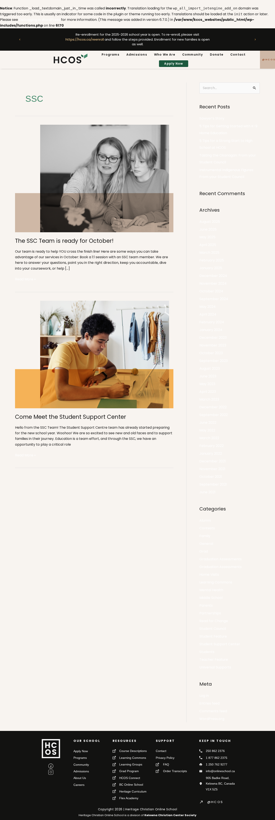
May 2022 (207, 430)
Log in (204, 695)
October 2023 (211, 353)
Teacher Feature (213, 659)
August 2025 (209, 221)
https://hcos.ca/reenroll (84, 39)
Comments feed (213, 711)
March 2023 (209, 399)
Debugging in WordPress (39, 19)
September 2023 (213, 360)
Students (206, 651)
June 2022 (207, 422)
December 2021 (212, 461)
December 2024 (213, 275)
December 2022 (213, 407)
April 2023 (207, 391)
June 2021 (207, 492)
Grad (203, 551)
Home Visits (209, 574)
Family (204, 535)
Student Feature (213, 636)
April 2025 (207, 244)
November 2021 (212, 468)
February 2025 (211, 260)
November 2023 (212, 345)
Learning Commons (215, 582)
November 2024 (213, 283)
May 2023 (207, 383)
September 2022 (213, 414)
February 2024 (211, 322)
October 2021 (210, 476)
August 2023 (209, 368)
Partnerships (210, 613)
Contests (207, 528)
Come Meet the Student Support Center (70, 417)
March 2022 (209, 438)
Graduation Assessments (220, 559)
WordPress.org (211, 718)
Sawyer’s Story (211, 118)
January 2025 (210, 268)
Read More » (25, 279)
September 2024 (213, 298)
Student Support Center (219, 644)
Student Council (212, 628)
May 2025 (207, 237)
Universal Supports (215, 667)
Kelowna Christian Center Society (170, 815)
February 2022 (211, 445)
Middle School (211, 597)
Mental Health (211, 590)
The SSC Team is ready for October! (64, 241)
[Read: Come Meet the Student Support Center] (94, 354)
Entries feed (209, 703)
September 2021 (213, 484)
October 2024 (211, 291)
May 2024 (207, 306)
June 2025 (208, 229)
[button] (20, 39)
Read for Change (213, 620)
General (206, 543)
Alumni (205, 520)
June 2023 (207, 376)
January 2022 (210, 453)
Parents (206, 605)
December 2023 (213, 337)
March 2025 (209, 252)
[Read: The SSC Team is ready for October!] (94, 178)
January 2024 (210, 329)
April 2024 (207, 314)
